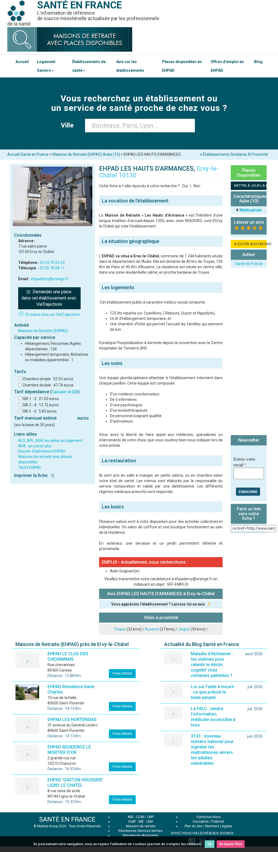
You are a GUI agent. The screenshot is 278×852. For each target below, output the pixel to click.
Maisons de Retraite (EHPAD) (43, 331)
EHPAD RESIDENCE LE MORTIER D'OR (69, 749)
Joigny (183, 629)
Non (197, 186)
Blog (258, 62)
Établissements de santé (89, 66)
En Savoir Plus (230, 844)
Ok (209, 844)
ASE (131, 817)
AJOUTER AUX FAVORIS (250, 244)
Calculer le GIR (65, 392)
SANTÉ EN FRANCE (67, 819)
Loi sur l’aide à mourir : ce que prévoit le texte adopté (212, 692)
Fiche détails (122, 673)
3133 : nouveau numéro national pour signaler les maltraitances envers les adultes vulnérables (212, 750)
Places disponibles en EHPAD (182, 66)
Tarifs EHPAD (29, 467)
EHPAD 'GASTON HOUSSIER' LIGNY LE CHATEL (75, 782)
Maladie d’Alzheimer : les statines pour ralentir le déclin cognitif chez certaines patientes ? (212, 664)
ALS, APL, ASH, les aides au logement (50, 440)
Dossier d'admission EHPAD (41, 451)
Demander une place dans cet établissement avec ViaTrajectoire (49, 298)
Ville (69, 125)
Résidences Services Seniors (140, 831)
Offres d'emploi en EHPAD (227, 66)
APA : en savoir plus (35, 446)
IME (141, 821)
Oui (185, 186)
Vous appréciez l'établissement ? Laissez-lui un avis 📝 (160, 604)
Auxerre (152, 629)
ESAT (132, 821)
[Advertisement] (249, 352)
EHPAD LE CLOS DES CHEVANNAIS (68, 656)
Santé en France (249, 263)
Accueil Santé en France (28, 154)
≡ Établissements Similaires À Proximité (234, 154)
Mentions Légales (218, 826)
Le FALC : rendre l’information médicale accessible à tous (213, 717)
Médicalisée (250, 210)
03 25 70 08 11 (52, 268)
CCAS (140, 817)
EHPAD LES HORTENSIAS (72, 719)
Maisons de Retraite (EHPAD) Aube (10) (86, 154)
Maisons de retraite (140, 826)
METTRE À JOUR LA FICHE (250, 185)
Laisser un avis (249, 222)
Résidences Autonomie (140, 835)
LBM (149, 821)
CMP (150, 817)
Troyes (120, 629)
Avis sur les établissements (130, 66)
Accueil (22, 62)
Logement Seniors (46, 66)
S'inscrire (248, 491)
